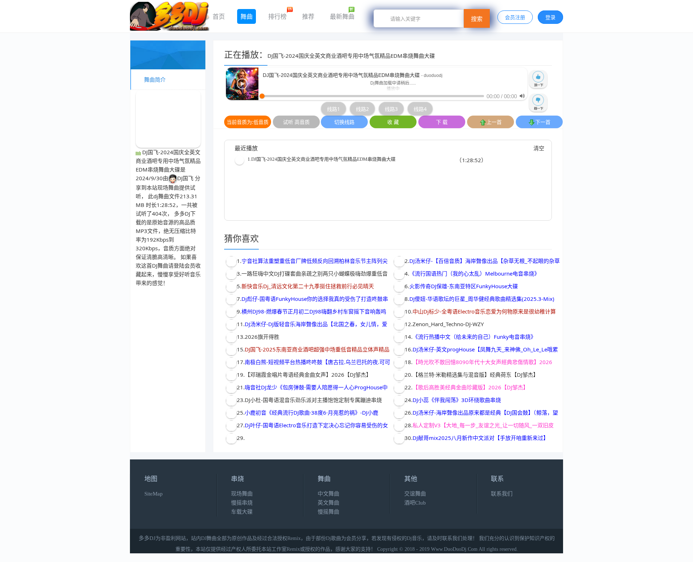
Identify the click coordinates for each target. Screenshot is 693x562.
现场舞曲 (168, 187)
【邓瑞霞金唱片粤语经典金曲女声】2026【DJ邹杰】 (308, 374)
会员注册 (515, 17)
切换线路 (344, 121)
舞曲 (246, 16)
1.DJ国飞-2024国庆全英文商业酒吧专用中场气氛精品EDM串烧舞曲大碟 (322, 159)
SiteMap (153, 494)
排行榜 (277, 16)
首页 (219, 16)
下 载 (442, 121)
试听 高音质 (296, 121)
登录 (550, 17)
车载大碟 (242, 512)
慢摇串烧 (242, 503)
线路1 (333, 108)
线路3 (391, 108)
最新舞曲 (342, 16)
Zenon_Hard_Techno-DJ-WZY (448, 324)
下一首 (542, 121)
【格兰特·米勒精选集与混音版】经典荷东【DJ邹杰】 (476, 374)
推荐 (308, 16)
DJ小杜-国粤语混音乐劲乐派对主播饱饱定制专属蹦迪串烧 (313, 399)
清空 (538, 148)
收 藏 (393, 121)
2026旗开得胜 (262, 336)
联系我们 (502, 494)
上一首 (494, 121)
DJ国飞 (185, 178)
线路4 (420, 108)
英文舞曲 (328, 503)
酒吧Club (415, 503)
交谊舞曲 (415, 494)
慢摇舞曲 (328, 512)
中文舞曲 (328, 494)
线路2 (362, 108)
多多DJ (182, 213)
